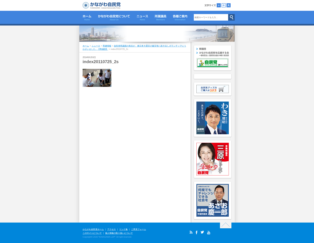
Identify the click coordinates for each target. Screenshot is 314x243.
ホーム (87, 18)
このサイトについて (92, 233)
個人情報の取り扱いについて (119, 233)
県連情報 (107, 46)
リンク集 (123, 229)
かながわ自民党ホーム (93, 229)
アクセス (111, 229)
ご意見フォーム (138, 229)
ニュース (142, 18)
